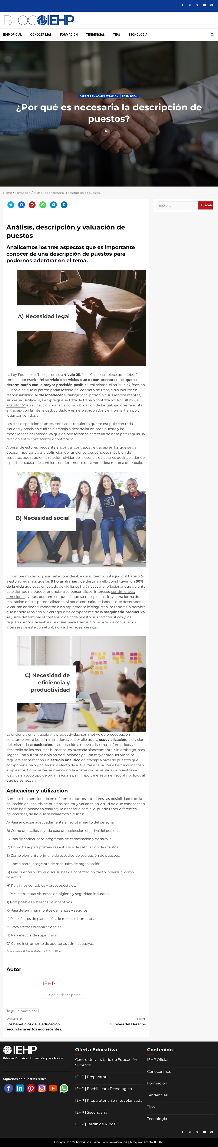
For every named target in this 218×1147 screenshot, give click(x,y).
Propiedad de (141, 1142)
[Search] (212, 35)
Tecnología (137, 34)
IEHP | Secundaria (91, 1112)
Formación (69, 34)
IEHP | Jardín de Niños (95, 1124)
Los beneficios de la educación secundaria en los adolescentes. (34, 1024)
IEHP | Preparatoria (92, 1077)
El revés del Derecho (128, 1021)
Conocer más (41, 34)
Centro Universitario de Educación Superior (106, 1062)
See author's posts (64, 995)
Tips (116, 34)
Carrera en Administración (99, 95)
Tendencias (95, 34)
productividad (27, 1011)
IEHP (108, 130)
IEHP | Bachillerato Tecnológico (103, 1089)
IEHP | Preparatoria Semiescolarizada (108, 1100)
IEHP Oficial (12, 34)
